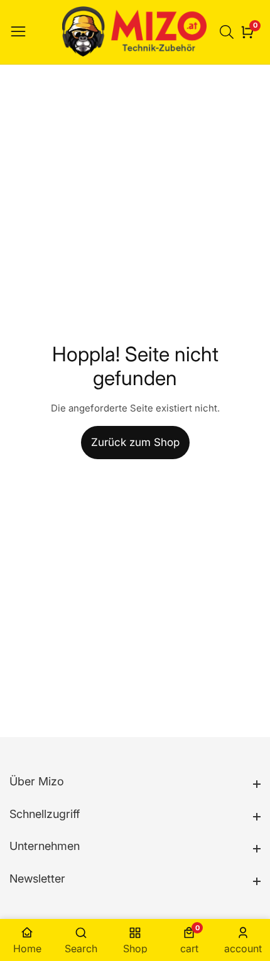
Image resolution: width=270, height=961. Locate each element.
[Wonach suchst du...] (228, 32)
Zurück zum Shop (135, 442)
